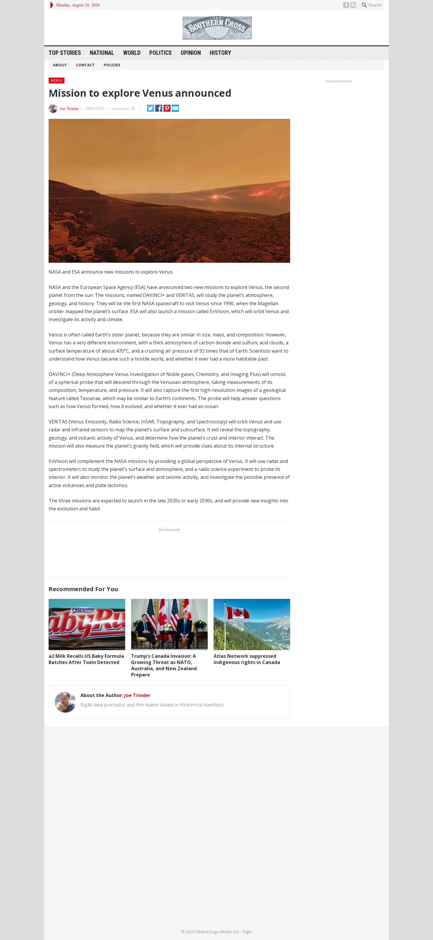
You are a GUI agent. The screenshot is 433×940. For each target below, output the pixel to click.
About (60, 65)
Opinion (191, 52)
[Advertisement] (169, 552)
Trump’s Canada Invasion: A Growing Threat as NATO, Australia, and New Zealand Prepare (164, 665)
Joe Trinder (69, 108)
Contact (85, 65)
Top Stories (65, 52)
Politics (160, 52)
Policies (112, 65)
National (102, 52)
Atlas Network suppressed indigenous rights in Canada (247, 659)
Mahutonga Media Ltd (217, 931)
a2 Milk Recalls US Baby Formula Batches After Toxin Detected (86, 659)
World (132, 52)
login (247, 931)
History (220, 52)
